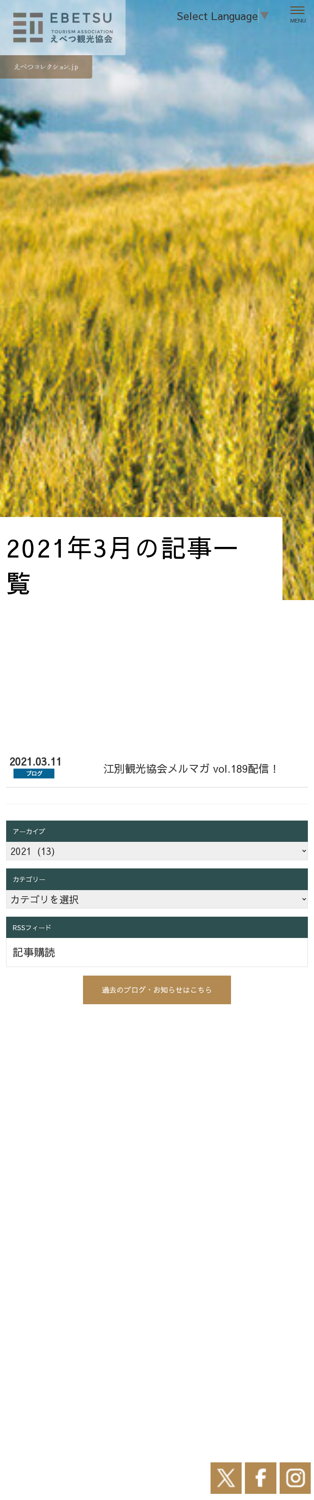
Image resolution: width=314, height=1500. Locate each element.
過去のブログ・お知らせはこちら (157, 990)
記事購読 (34, 952)
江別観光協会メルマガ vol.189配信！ (191, 768)
